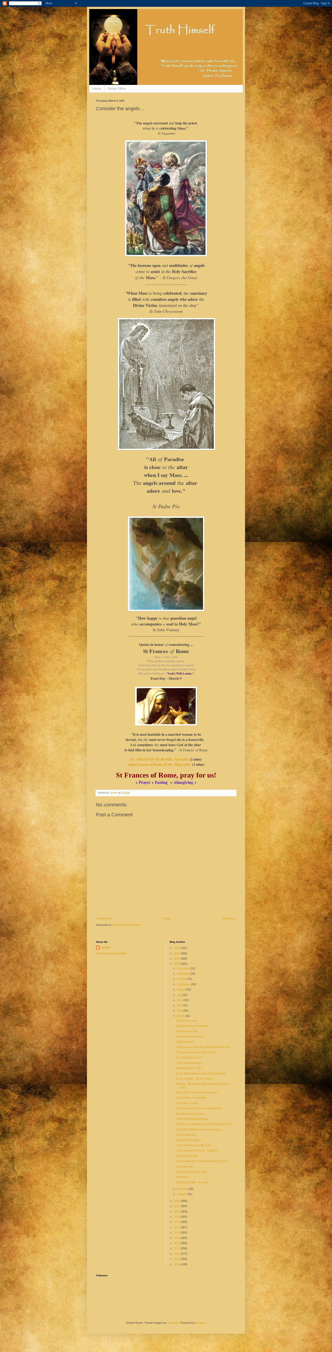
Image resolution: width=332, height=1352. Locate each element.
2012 (177, 1253)
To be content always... (190, 1063)
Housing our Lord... (188, 1031)
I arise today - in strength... (192, 1097)
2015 (177, 1238)
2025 (177, 953)
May (180, 1005)
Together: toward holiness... (193, 1025)
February (183, 1189)
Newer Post (104, 918)
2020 (177, 1211)
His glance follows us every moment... (199, 1129)
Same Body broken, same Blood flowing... (201, 1073)
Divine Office (117, 88)
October (182, 979)
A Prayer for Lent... (187, 1020)
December (183, 968)
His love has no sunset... (191, 1036)
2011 (177, 1259)
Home (96, 88)
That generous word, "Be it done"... (197, 1052)
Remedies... (183, 1177)
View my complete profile (111, 953)
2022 (177, 1201)
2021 (177, 1206)
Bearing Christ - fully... (189, 1068)
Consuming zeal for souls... (192, 1171)
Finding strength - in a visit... (193, 1182)
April (180, 1010)
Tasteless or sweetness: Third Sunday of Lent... (205, 1124)
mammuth (173, 1322)
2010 (177, 1264)
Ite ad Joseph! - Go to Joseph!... (195, 1078)
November (183, 973)
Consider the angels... (189, 1140)
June (180, 1000)
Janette (105, 947)
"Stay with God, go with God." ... (195, 1145)
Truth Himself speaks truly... (193, 1119)
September (184, 984)
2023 (177, 963)
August (181, 989)
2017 (177, 1227)
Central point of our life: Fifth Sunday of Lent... (204, 1047)
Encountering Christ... (189, 1057)
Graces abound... (186, 1134)
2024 (177, 958)
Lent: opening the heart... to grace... (197, 1150)
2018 (177, 1222)
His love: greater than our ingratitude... (199, 1108)
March (181, 1016)
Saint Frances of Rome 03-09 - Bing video (159, 764)
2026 (177, 948)
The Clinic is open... (188, 1103)
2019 (177, 1216)
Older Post (228, 918)
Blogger (200, 1322)
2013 (177, 1248)
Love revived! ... (185, 1166)
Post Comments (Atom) (127, 925)
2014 (177, 1243)
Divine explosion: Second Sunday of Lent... (202, 1161)
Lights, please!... (186, 1041)
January (182, 1194)
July (179, 995)
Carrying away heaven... (191, 1113)
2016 (177, 1232)
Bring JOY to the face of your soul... (197, 1092)
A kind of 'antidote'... (188, 1156)
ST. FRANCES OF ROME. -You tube (160, 759)
